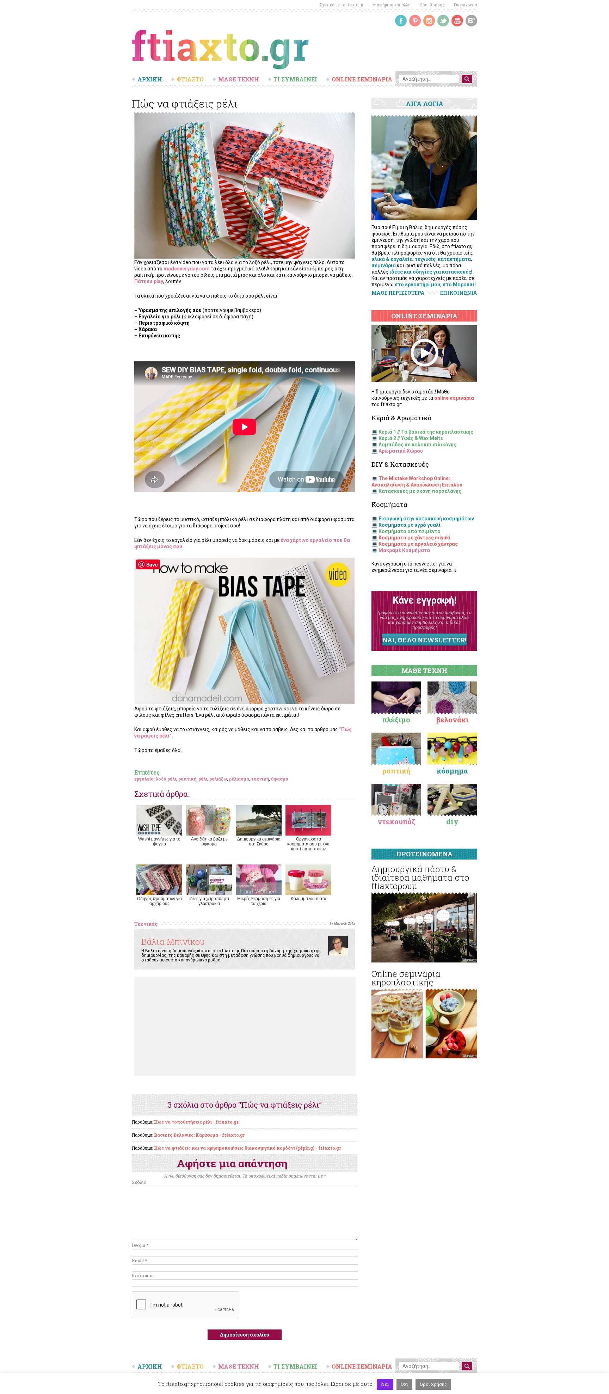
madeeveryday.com (187, 268)
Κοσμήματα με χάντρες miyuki (414, 537)
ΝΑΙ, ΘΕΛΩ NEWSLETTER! (424, 640)
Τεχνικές (146, 924)
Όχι (404, 1384)
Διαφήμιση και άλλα (392, 4)
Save (152, 564)
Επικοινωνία (465, 4)
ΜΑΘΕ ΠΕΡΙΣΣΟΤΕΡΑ (398, 292)
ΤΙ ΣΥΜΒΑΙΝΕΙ (295, 79)
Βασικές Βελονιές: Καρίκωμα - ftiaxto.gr (199, 1135)
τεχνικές (425, 259)
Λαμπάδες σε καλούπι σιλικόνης (417, 444)
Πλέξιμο (396, 719)
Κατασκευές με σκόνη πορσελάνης (420, 491)
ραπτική (187, 779)
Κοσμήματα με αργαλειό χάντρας (418, 544)
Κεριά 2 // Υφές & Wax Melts (411, 438)
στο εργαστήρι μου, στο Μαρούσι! (435, 284)
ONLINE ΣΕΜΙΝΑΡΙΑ (362, 79)
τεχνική (260, 779)
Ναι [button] (385, 1384)
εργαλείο (144, 779)
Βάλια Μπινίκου (173, 941)
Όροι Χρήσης (432, 4)
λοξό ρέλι (166, 779)
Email (139, 1260)
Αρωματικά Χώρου (401, 451)
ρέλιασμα (239, 779)
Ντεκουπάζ (396, 821)
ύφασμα (279, 779)
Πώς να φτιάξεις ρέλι (184, 103)
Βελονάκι (452, 719)
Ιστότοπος (143, 1275)
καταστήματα (454, 259)
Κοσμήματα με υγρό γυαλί (410, 525)
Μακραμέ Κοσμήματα (404, 550)
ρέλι (202, 779)
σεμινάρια (383, 265)
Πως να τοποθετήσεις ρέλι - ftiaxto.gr (196, 1122)
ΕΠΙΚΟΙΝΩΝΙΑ (458, 293)
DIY (452, 821)
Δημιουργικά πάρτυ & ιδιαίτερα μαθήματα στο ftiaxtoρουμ (420, 877)
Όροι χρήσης (433, 1384)
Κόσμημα (452, 770)
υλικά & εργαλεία (392, 259)
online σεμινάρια (454, 398)
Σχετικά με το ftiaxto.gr (341, 4)
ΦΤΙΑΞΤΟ (190, 79)
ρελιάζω (218, 779)
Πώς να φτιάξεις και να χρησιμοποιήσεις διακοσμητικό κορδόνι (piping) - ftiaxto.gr (247, 1148)
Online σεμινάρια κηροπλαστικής (406, 978)
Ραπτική (396, 770)
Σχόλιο (139, 1182)
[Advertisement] (245, 1026)
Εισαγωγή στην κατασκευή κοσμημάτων (426, 518)
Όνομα (140, 1245)
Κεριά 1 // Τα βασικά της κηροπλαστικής (426, 432)
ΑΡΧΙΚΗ (149, 79)
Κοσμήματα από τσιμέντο (410, 531)
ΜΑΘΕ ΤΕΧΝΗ (238, 79)
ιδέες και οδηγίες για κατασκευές (430, 272)
